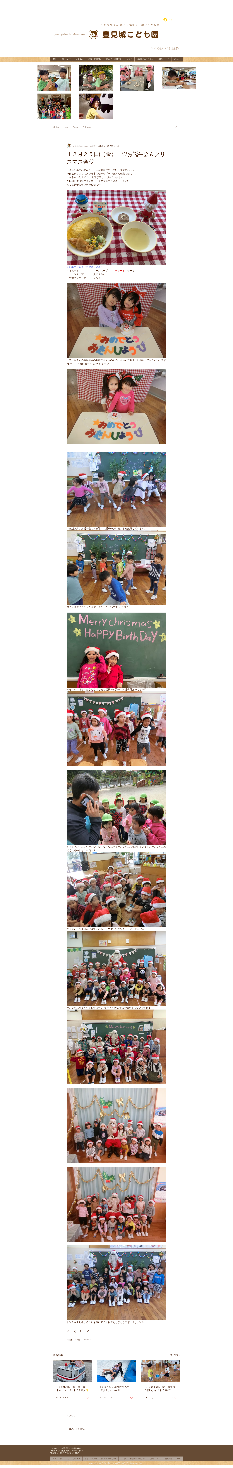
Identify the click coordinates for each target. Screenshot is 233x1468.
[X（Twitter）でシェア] (74, 1331)
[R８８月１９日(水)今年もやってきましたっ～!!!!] (116, 1371)
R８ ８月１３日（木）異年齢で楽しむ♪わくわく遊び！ (159, 1388)
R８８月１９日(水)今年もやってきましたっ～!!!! (116, 1388)
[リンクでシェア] (87, 1331)
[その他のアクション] (164, 145)
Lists (66, 127)
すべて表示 (175, 1355)
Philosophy (87, 127)
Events (75, 127)
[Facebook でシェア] (68, 1331)
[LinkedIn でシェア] (81, 1331)
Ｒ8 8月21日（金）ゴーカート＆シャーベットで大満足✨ (72, 1388)
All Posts (56, 127)
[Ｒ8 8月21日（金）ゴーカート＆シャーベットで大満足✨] (72, 1371)
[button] (176, 127)
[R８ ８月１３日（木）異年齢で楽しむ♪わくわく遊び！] (160, 1371)
